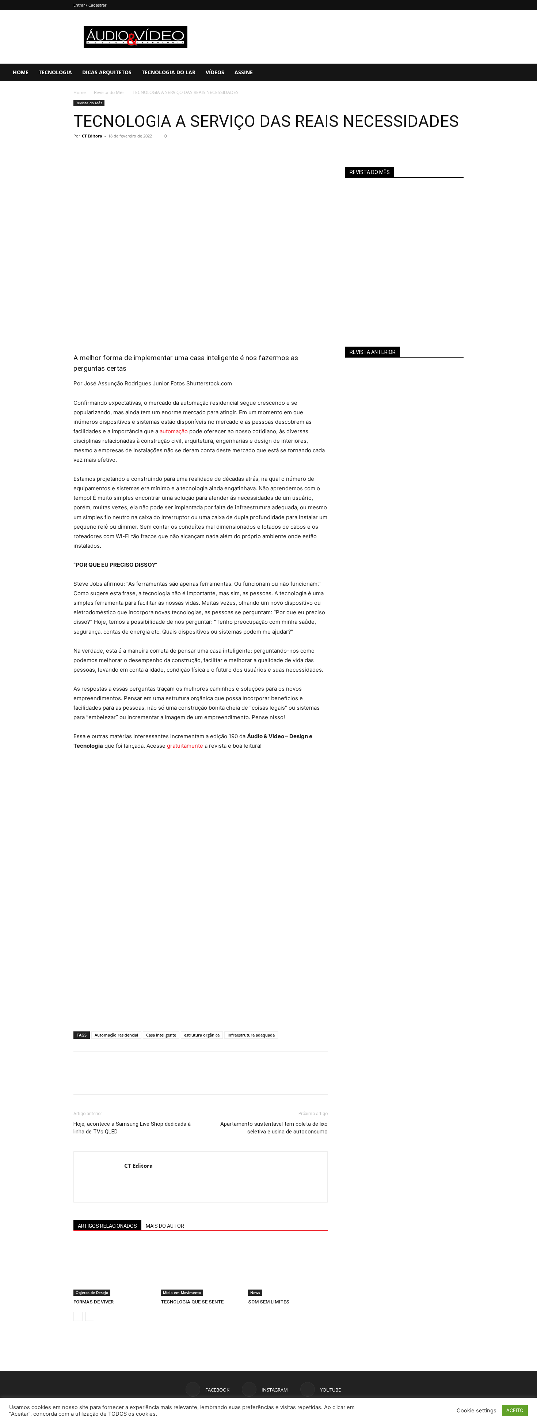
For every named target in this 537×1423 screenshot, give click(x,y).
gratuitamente (185, 745)
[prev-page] (78, 1316)
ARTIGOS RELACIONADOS (107, 1226)
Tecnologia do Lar (168, 72)
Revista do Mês (109, 92)
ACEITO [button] (514, 1410)
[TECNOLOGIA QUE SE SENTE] (200, 1268)
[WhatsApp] (131, 152)
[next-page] (89, 1316)
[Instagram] (495, 72)
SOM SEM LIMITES (268, 1302)
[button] (528, 72)
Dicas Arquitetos (107, 72)
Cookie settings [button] (476, 1410)
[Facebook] (483, 72)
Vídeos (215, 72)
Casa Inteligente (161, 1035)
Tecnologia (55, 72)
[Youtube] (508, 72)
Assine (244, 72)
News (255, 1292)
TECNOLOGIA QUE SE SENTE (192, 1302)
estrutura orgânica (202, 1035)
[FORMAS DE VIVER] (113, 1268)
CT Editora (92, 136)
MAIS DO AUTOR (165, 1226)
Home (20, 72)
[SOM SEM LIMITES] (288, 1268)
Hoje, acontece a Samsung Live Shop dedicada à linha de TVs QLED (132, 1128)
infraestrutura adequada (251, 1035)
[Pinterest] (114, 152)
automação (174, 431)
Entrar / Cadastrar (89, 5)
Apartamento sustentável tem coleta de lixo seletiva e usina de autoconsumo (274, 1128)
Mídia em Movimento (182, 1292)
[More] (148, 152)
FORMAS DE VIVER (93, 1302)
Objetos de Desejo (92, 1292)
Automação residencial (116, 1035)
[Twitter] (97, 152)
